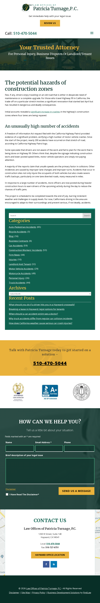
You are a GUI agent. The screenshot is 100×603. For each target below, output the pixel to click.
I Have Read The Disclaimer (24, 494)
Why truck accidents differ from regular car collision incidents (40, 318)
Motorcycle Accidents (20, 273)
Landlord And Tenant (20, 264)
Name (9, 442)
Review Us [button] (50, 23)
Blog (11, 236)
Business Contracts (18, 240)
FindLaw (87, 592)
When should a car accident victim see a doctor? (33, 313)
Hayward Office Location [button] (50, 554)
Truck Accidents (17, 282)
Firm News (14, 254)
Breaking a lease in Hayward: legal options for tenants (36, 309)
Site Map (25, 592)
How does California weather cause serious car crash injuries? (40, 323)
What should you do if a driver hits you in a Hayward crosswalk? (42, 304)
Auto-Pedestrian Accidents (22, 226)
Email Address (43, 442)
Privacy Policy (38, 592)
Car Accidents (16, 245)
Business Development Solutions (63, 592)
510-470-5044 (25, 33)
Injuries (13, 259)
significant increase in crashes (45, 111)
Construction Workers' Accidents (25, 250)
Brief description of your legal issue (24, 455)
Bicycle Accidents (17, 231)
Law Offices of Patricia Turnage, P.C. (43, 588)
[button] (91, 33)
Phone (67, 442)
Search (87, 215)
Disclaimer (11, 489)
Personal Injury (16, 278)
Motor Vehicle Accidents (21, 268)
